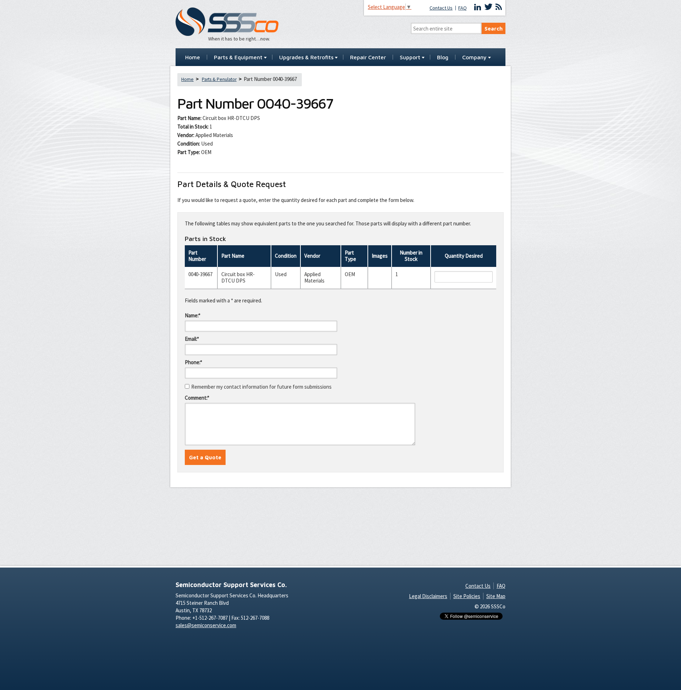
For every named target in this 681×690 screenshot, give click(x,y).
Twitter (488, 7)
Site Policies (466, 596)
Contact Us (441, 8)
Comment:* (197, 397)
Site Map (495, 596)
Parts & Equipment (238, 57)
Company (474, 57)
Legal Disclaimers (428, 596)
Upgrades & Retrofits (306, 57)
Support (410, 57)
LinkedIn (477, 7)
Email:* (192, 338)
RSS (498, 7)
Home (192, 57)
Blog (442, 57)
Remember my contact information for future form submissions (261, 386)
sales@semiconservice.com (206, 625)
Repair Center (368, 57)
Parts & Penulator (219, 79)
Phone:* (193, 362)
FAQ (462, 8)
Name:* (192, 315)
